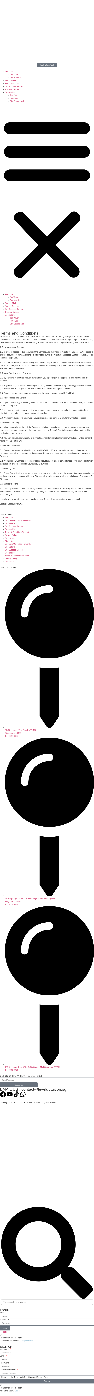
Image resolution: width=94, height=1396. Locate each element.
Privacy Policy (11, 535)
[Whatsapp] (23, 1094)
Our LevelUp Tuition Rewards (18, 520)
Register (3, 1332)
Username (5, 1349)
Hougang (14, 98)
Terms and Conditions (23, 1377)
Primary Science (12, 83)
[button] (47, 198)
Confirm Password (8, 1370)
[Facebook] (3, 1094)
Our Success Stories (14, 86)
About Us (9, 72)
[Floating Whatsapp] (47, 1201)
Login (17, 1391)
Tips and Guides (12, 89)
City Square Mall (17, 101)
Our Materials (15, 78)
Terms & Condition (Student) (17, 532)
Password (4, 1320)
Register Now (27, 1341)
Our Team (14, 75)
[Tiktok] (16, 1094)
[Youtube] (10, 1094)
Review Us (9, 538)
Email (2, 1313)
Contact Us (10, 92)
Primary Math (10, 81)
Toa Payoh (14, 95)
